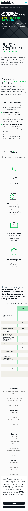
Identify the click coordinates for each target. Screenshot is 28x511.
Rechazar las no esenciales (14, 507)
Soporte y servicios (9, 7)
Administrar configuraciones (14, 500)
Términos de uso (11, 494)
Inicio (2, 7)
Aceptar (14, 503)
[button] (26, 2)
